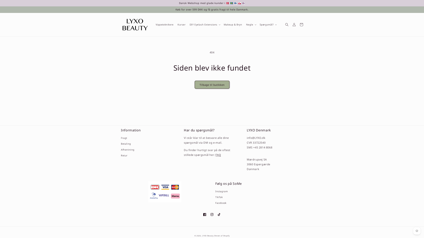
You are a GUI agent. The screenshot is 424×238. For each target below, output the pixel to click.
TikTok (219, 197)
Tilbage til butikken (212, 84)
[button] (205, 24)
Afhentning (127, 149)
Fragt (124, 137)
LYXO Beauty (208, 236)
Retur (124, 155)
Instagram (221, 191)
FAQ (218, 155)
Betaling (126, 143)
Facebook (220, 202)
